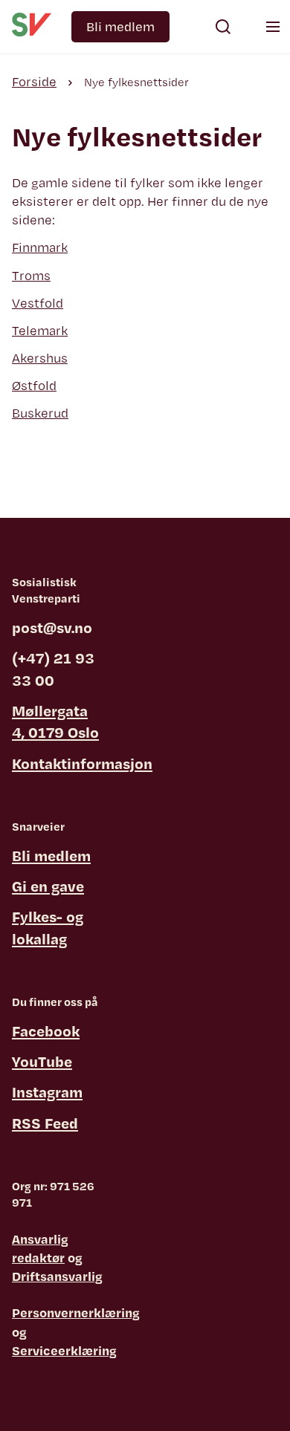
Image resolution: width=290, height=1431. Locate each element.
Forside (34, 81)
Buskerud (40, 412)
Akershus (40, 357)
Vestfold (37, 302)
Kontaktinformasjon (82, 763)
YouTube (42, 1061)
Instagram (47, 1092)
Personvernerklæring (76, 1312)
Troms (31, 275)
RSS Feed (45, 1123)
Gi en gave (48, 886)
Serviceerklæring (64, 1350)
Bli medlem (120, 26)
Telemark (40, 330)
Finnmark (40, 247)
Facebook (46, 1031)
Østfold (34, 385)
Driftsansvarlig (57, 1276)
